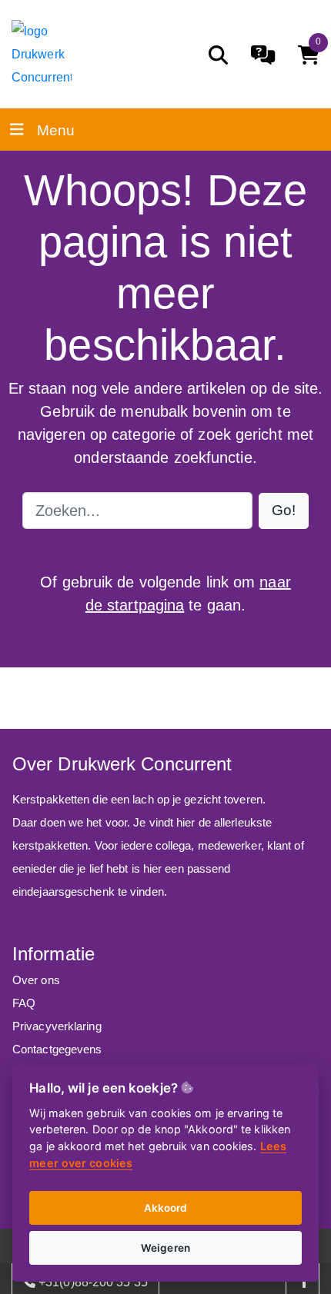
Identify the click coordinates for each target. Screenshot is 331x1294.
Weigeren (165, 1248)
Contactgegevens (57, 1049)
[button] (284, 511)
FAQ (23, 1003)
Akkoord (166, 1208)
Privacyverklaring (57, 1026)
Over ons (36, 979)
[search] (218, 55)
